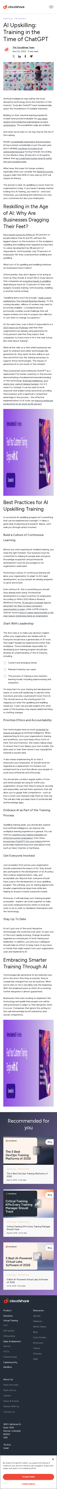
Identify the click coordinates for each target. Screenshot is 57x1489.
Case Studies (39, 1337)
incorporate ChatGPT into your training (22, 841)
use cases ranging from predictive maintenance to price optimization (25, 122)
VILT (5, 1325)
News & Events (11, 1401)
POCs (6, 1351)
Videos (36, 1348)
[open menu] (51, 7)
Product (7, 1310)
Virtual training (14, 19)
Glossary (37, 1353)
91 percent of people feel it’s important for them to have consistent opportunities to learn (27, 606)
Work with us (9, 1390)
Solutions (8, 1316)
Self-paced (8, 1330)
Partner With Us (11, 1406)
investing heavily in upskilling (37, 281)
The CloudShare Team (23, 47)
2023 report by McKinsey (15, 327)
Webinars (37, 1321)
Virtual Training (10, 1320)
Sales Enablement (12, 1341)
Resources (38, 1310)
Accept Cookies (28, 1477)
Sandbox (7, 1367)
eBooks (37, 1316)
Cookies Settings (28, 1484)
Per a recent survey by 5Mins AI (19, 234)
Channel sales (10, 1357)
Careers (7, 1395)
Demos (6, 1346)
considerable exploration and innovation (30, 141)
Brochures (38, 1342)
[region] (28, 1472)
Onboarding (9, 1336)
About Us (8, 1379)
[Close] (53, 1459)
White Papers (39, 1326)
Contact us (9, 1411)
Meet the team (10, 1385)
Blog (50, 1142)
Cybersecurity (10, 1362)
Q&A (35, 1359)
